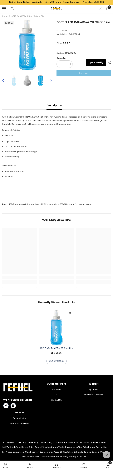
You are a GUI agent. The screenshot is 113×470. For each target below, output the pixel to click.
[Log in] (100, 8)
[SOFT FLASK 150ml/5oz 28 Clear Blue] (56, 327)
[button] (3, 80)
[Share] (108, 62)
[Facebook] (6, 405)
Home (5, 16)
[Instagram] (13, 405)
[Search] (12, 8)
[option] (27, 45)
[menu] (4, 8)
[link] (19, 277)
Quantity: (61, 58)
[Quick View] (69, 313)
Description (54, 105)
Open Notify (95, 62)
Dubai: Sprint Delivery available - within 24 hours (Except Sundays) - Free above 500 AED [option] (56, 2)
